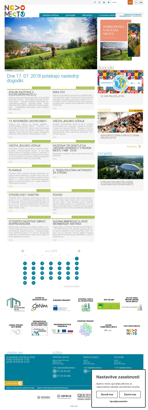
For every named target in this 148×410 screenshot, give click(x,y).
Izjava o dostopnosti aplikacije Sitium (52, 388)
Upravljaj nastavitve (118, 401)
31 (33, 283)
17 (33, 273)
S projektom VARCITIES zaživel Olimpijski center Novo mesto (117, 183)
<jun (23, 251)
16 (25, 273)
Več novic (132, 146)
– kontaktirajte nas (130, 16)
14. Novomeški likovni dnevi (27, 121)
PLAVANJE (15, 170)
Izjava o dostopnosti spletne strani (20, 388)
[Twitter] (108, 2)
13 (60, 268)
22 (77, 273)
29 (77, 278)
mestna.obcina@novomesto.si (66, 367)
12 (51, 268)
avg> (79, 251)
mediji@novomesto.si (125, 367)
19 (51, 273)
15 (77, 268)
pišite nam (12, 383)
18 (42, 273)
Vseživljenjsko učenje (69, 121)
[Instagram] (99, 2)
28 (68, 278)
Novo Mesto (20, 11)
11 (42, 268)
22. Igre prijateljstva (112, 96)
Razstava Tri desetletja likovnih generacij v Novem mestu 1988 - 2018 (72, 148)
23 (25, 278)
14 (68, 268)
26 (51, 278)
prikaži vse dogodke (72, 286)
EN (141, 2)
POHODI (57, 194)
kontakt (136, 2)
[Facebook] (94, 2)
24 (33, 278)
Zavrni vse (130, 394)
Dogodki (9, 70)
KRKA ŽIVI (59, 92)
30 (25, 283)
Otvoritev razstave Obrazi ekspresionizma (27, 222)
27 (60, 278)
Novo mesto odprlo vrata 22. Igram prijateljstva (120, 136)
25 (42, 278)
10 (33, 268)
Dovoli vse (107, 394)
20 (60, 273)
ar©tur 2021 (74, 406)
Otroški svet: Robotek (24, 194)
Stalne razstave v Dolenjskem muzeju (22, 93)
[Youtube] (104, 2)
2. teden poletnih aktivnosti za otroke (72, 171)
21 (68, 273)
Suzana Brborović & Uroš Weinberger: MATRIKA (70, 222)
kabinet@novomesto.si (95, 367)
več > (11, 112)
